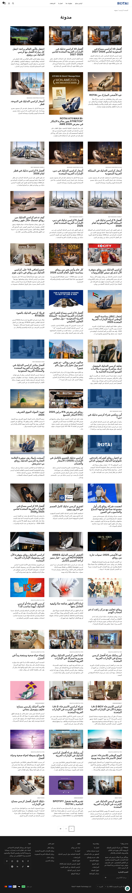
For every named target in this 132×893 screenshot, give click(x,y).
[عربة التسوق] (5, 3)
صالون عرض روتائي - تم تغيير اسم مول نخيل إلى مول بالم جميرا (68, 365)
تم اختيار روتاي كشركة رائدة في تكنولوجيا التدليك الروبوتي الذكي (105, 459)
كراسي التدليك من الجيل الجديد (70, 867)
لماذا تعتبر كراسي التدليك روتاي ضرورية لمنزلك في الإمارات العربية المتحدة (67, 658)
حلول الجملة (95, 870)
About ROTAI (118, 798)
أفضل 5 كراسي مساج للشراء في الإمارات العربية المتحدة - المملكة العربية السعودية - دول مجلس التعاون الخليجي (66, 317)
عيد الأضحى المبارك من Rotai (105, 95)
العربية (101, 886)
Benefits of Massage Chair (75, 600)
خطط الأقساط (94, 861)
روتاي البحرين (49, 861)
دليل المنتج (95, 864)
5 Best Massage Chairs (37, 167)
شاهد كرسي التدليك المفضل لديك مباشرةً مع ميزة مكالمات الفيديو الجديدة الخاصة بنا (106, 369)
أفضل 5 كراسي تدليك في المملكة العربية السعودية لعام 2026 (107, 223)
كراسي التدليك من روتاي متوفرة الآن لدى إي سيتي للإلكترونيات (105, 271)
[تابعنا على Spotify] (12, 866)
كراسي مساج (78, 3)
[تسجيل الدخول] (9, 3)
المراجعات (52, 3)
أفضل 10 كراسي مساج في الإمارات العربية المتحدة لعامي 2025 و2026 (28, 509)
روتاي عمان (50, 857)
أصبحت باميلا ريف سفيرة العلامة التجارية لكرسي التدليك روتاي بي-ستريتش (27, 460)
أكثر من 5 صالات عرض (118, 857)
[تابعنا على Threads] (17, 861)
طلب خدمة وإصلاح (93, 857)
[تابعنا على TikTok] (22, 866)
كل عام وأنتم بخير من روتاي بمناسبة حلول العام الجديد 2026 (66, 271)
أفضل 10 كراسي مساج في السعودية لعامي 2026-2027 (107, 50)
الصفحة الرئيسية (123, 10)
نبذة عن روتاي (75, 847)
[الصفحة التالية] (60, 828)
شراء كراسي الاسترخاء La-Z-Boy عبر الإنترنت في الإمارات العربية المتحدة (67, 709)
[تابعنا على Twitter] (22, 861)
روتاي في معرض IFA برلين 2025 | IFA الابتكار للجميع (66, 413)
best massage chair (38, 361)
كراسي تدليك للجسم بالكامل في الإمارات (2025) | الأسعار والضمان (66, 460)
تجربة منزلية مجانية (93, 851)
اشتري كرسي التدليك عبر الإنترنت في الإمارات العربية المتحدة (108, 804)
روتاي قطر (50, 847)
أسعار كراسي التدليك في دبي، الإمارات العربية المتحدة (67, 172)
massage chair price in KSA (114, 167)
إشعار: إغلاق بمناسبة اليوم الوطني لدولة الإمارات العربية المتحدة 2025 (107, 319)
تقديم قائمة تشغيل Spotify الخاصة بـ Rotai (68, 802)
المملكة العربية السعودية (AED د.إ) (117, 886)
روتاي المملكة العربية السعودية (44, 854)
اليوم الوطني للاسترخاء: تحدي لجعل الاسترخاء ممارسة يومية (106, 756)
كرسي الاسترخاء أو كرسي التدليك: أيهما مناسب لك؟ (31, 605)
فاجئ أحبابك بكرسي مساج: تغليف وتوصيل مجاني (30, 708)
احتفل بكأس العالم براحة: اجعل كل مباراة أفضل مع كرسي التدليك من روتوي (28, 52)
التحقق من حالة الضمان (91, 854)
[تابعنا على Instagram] (12, 861)
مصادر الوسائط (94, 874)
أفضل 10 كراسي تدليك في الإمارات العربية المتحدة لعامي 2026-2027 (67, 51)
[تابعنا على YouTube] (28, 866)
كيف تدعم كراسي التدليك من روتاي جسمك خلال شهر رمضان (28, 218)
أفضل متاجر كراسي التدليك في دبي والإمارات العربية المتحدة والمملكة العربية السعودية (28, 368)
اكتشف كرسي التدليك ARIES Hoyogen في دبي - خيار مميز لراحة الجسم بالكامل (66, 557)
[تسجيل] (105, 877)
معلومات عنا (69, 3)
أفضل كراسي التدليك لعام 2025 (70, 864)
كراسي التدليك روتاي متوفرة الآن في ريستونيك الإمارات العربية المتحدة (27, 557)
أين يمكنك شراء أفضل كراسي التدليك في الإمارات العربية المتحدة (68, 755)
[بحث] (13, 3)
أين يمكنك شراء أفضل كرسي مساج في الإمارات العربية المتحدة (107, 658)
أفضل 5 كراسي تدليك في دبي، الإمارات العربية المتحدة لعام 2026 (67, 223)
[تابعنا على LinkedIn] (17, 866)
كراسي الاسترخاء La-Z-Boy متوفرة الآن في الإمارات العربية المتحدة (106, 709)
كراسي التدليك (111, 847)
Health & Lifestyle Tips (37, 600)
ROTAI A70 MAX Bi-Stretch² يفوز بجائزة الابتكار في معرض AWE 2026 (67, 121)
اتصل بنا (60, 3)
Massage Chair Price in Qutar (35, 98)
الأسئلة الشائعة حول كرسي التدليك (69, 854)
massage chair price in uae (75, 167)
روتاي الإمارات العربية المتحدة (44, 851)
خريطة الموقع (75, 874)
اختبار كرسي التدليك (73, 870)
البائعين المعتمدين (120, 862)
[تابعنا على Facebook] (28, 861)
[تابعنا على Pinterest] (6, 861)
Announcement (117, 703)
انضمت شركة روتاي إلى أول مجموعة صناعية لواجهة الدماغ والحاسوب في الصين (106, 509)
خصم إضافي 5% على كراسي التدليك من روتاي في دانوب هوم (28, 271)
